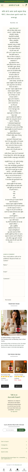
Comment (6, 278)
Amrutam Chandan (18, 374)
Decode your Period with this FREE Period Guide (14, 1)
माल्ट (20, 52)
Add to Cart (5, 386)
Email (5, 271)
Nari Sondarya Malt (5, 374)
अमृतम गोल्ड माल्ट (13, 28)
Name (5, 265)
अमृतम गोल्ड (15, 52)
